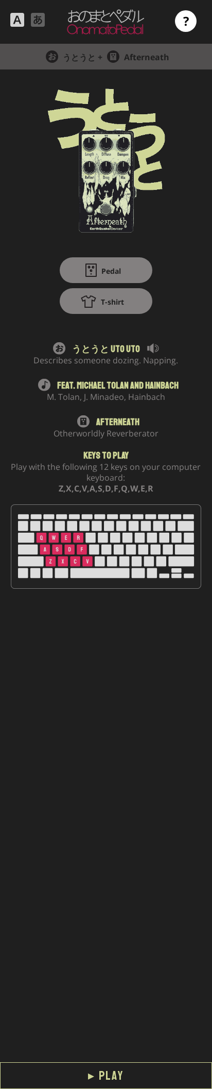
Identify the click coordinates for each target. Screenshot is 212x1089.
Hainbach (162, 385)
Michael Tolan (103, 385)
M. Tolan (63, 396)
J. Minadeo (104, 396)
